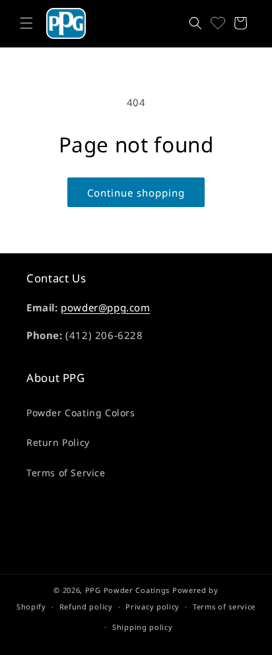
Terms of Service (66, 472)
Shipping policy (142, 627)
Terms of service (224, 606)
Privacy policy (152, 606)
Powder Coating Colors (80, 412)
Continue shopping (136, 192)
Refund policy (86, 606)
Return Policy (58, 442)
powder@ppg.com (105, 307)
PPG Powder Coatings (127, 590)
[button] (26, 23)
